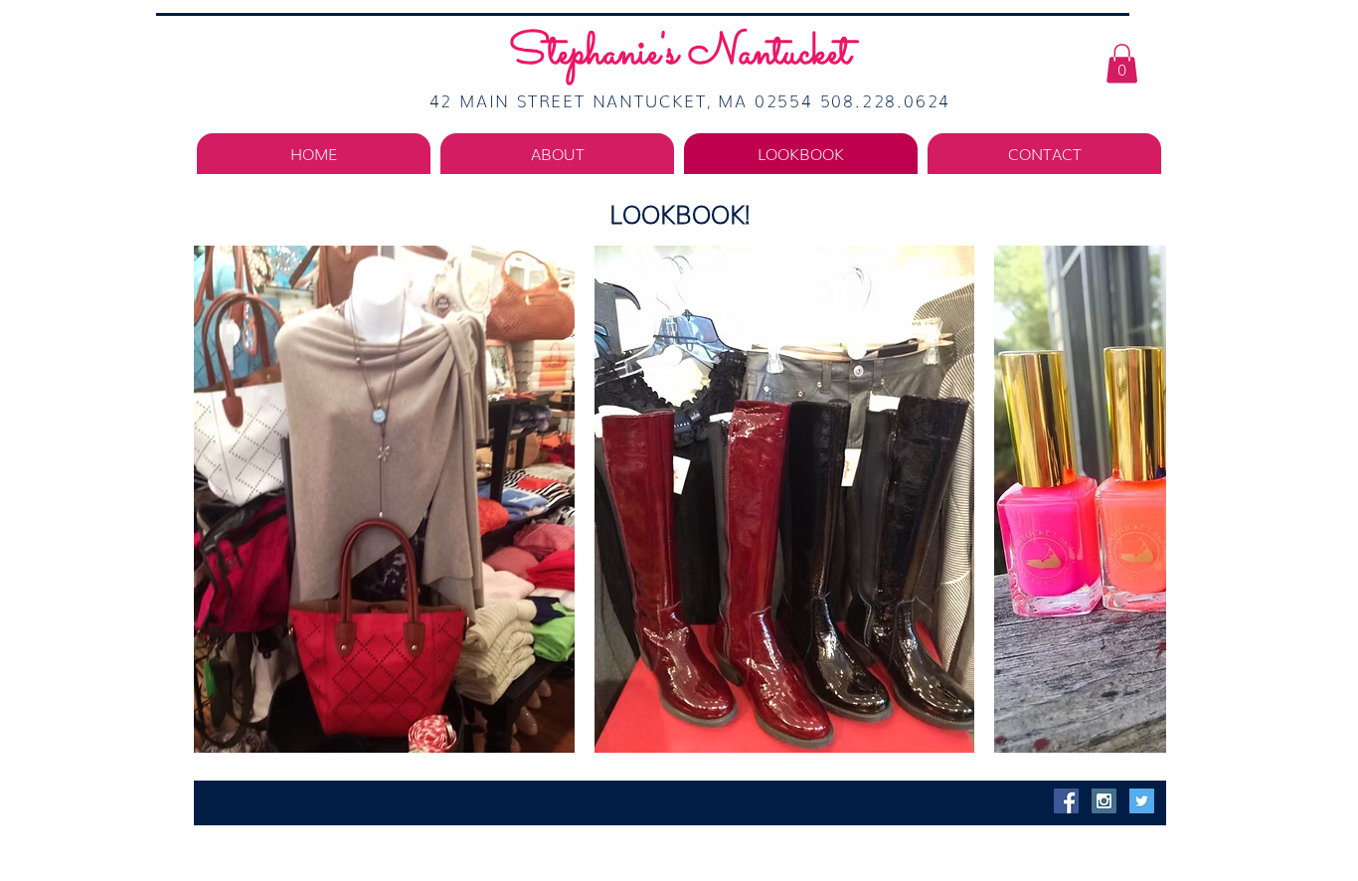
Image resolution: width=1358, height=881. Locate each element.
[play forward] (1141, 499)
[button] (1121, 63)
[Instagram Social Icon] (1104, 801)
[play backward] (219, 499)
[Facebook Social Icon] (1066, 801)
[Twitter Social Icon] (1141, 801)
